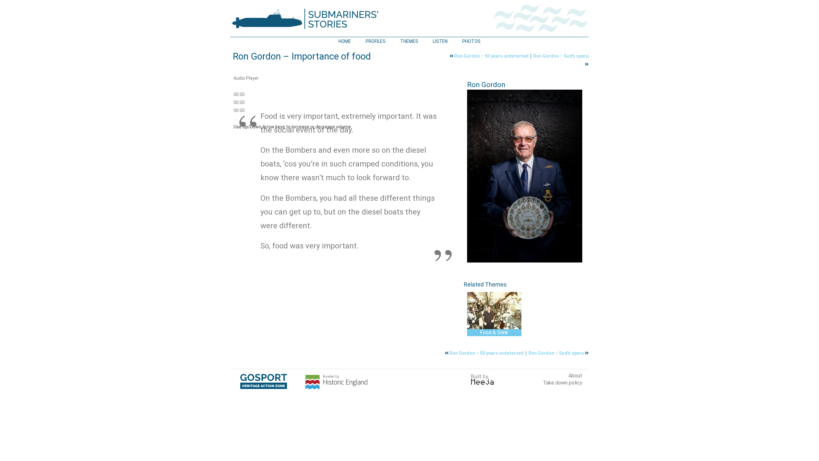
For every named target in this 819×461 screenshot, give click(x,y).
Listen (440, 41)
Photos (471, 41)
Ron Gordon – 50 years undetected (491, 56)
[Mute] (236, 120)
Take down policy (562, 383)
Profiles (376, 41)
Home (344, 41)
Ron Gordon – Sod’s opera (561, 56)
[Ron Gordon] (524, 176)
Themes (409, 41)
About (575, 376)
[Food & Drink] (494, 310)
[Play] (236, 88)
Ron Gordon (486, 85)
